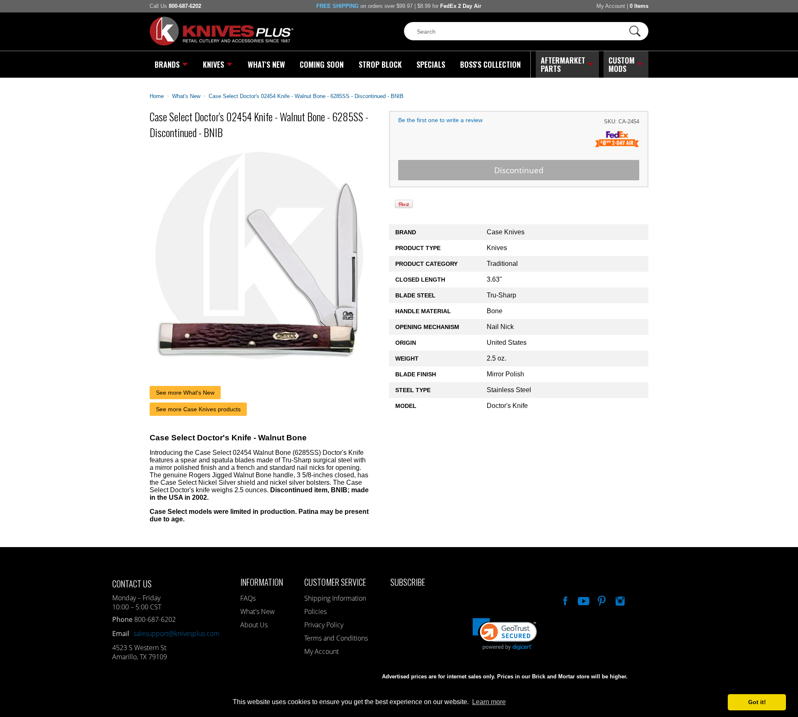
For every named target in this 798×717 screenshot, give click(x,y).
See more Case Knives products (198, 409)
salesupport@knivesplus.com (176, 633)
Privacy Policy (323, 624)
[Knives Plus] (221, 43)
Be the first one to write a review (440, 120)
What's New (266, 64)
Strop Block (380, 64)
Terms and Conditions (336, 638)
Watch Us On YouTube (582, 600)
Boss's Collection (490, 64)
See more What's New (185, 392)
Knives (213, 64)
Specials (430, 64)
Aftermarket (563, 64)
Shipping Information (335, 598)
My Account (610, 6)
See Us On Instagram (619, 600)
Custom (621, 64)
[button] (504, 634)
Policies (315, 611)
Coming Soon (322, 64)
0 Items (639, 6)
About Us (254, 624)
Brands (167, 64)
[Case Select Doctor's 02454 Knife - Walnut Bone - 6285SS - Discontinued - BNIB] (259, 357)
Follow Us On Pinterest (601, 600)
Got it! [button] (757, 702)
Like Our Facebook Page (564, 600)
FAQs (248, 598)
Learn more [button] (489, 701)
